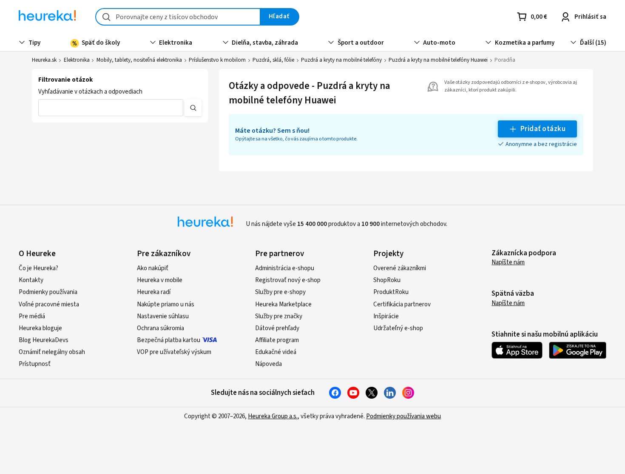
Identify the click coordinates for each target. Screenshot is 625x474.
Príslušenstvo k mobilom (217, 60)
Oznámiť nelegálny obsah (52, 352)
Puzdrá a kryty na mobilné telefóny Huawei (438, 60)
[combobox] (178, 17)
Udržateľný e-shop (398, 328)
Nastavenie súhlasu (163, 316)
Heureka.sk (44, 60)
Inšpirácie (386, 316)
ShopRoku (387, 280)
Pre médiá (32, 316)
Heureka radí (153, 292)
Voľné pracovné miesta (49, 304)
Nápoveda (268, 364)
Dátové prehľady (277, 328)
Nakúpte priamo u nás (165, 304)
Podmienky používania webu (403, 416)
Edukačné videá (275, 352)
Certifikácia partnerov (402, 304)
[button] (110, 107)
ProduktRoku (391, 292)
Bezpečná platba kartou (168, 340)
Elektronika (77, 60)
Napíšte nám (508, 262)
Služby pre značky (278, 316)
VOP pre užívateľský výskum (174, 352)
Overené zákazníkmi (399, 268)
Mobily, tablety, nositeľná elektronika (139, 60)
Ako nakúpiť (152, 268)
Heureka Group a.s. (273, 416)
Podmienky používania (48, 292)
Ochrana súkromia (160, 328)
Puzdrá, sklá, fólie (273, 60)
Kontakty (31, 280)
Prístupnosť (35, 364)
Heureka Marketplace (283, 304)
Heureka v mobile (159, 280)
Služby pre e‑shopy (280, 292)
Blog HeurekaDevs (43, 340)
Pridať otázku (542, 129)
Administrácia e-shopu (284, 268)
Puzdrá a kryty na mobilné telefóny (341, 60)
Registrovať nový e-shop (288, 280)
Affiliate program (277, 340)
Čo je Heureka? (38, 268)
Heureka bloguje (40, 328)
